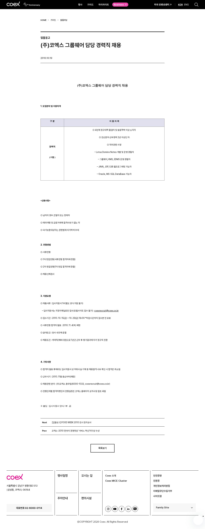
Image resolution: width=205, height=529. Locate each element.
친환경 (156, 480)
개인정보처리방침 (161, 485)
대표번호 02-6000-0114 (29, 508)
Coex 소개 (110, 475)
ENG (186, 4)
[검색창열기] (196, 4)
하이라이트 (103, 4)
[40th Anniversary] (31, 4)
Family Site (162, 507)
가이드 (90, 4)
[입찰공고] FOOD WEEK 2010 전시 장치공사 (71, 422)
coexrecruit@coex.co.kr (106, 310)
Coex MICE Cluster (116, 480)
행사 (80, 4)
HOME (43, 20)
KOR (180, 4)
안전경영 (157, 475)
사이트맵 (157, 496)
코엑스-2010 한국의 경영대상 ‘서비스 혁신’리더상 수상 (76, 430)
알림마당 (63, 20)
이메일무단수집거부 (162, 491)
